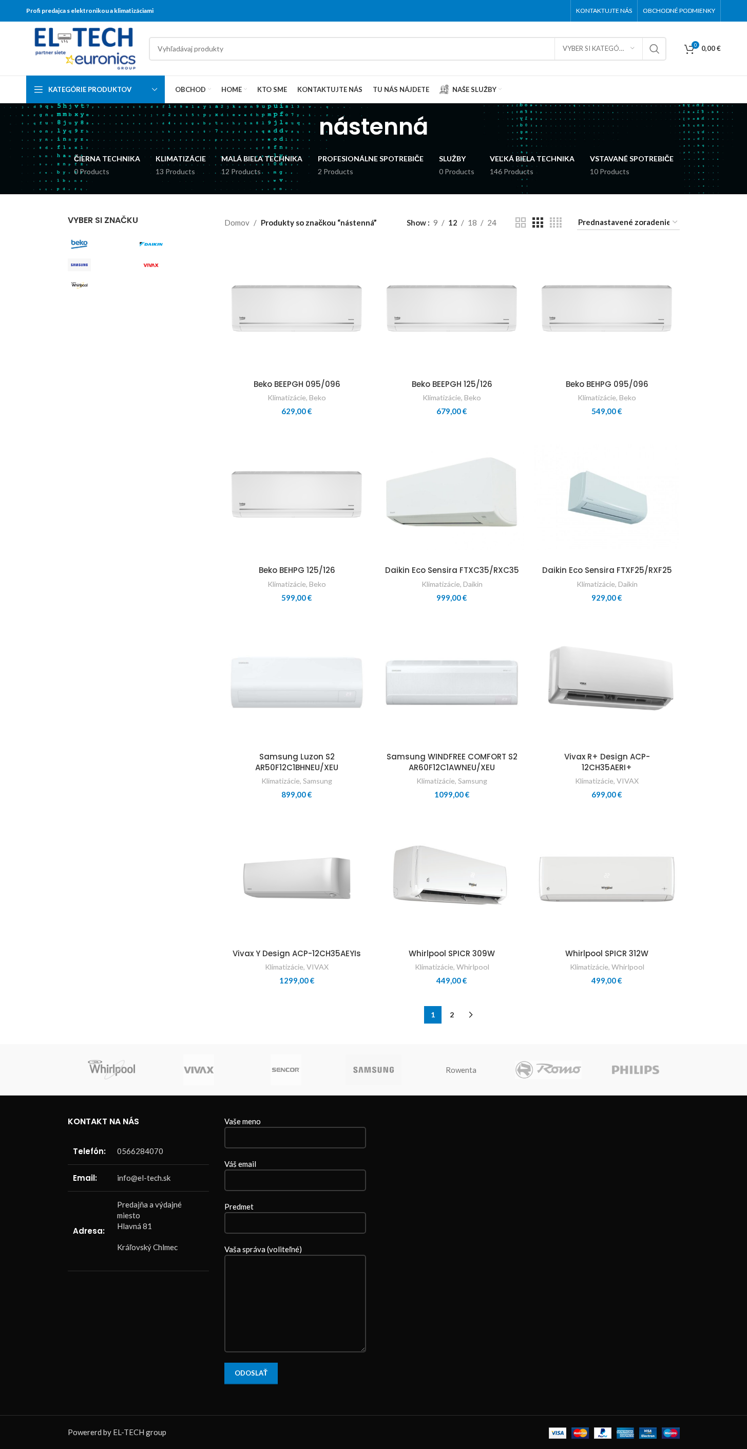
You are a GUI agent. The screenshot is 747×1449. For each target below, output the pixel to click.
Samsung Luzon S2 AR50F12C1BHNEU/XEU (296, 762)
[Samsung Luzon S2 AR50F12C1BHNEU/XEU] (296, 682)
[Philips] (635, 1069)
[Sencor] (286, 1069)
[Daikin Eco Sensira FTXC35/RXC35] (451, 496)
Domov (237, 222)
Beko (317, 397)
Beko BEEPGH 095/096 (297, 384)
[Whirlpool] (111, 1069)
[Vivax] (198, 1069)
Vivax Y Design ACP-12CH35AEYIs (297, 953)
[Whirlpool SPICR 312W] (606, 879)
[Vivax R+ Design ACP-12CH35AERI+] (606, 682)
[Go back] (306, 127)
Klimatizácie (286, 397)
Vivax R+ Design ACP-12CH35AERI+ (607, 762)
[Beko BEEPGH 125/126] (451, 310)
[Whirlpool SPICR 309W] (451, 879)
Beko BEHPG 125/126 (297, 570)
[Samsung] (373, 1069)
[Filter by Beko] (101, 244)
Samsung (317, 780)
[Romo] (548, 1069)
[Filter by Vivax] (173, 265)
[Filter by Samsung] (101, 265)
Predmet (239, 1206)
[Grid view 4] (556, 223)
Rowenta (461, 1069)
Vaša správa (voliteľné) (263, 1249)
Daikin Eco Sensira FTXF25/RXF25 (607, 570)
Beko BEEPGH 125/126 (452, 384)
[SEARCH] (654, 49)
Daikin (473, 584)
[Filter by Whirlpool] (101, 285)
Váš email (240, 1163)
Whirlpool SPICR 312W (606, 953)
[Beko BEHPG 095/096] (606, 310)
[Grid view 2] (520, 223)
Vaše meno (242, 1121)
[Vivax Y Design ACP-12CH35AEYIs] (296, 879)
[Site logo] (82, 47)
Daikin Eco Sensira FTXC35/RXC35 (452, 570)
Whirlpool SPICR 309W (452, 953)
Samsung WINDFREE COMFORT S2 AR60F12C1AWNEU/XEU (452, 762)
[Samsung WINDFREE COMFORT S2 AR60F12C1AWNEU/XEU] (451, 682)
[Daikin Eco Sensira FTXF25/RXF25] (606, 496)
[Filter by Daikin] (173, 244)
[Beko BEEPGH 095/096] (296, 310)
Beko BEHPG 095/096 (607, 384)
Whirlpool (472, 966)
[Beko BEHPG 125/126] (296, 496)
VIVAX (628, 780)
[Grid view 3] (537, 223)
